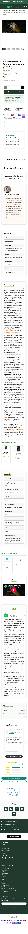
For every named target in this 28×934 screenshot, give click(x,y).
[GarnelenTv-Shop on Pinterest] (7, 858)
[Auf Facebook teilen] (6, 809)
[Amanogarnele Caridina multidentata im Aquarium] (14, 26)
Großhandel (4, 893)
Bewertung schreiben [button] (14, 778)
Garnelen (12, 10)
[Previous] (10, 45)
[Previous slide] (2, 742)
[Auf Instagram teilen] (11, 809)
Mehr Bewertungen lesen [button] (14, 756)
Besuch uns (4, 886)
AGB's (2, 871)
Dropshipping (4, 891)
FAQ (7, 127)
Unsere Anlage (5, 885)
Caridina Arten (21, 10)
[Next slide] (25, 742)
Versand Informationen (7, 865)
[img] (9, 730)
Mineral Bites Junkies (12, 330)
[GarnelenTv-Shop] (14, 6)
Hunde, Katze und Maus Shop (8, 890)
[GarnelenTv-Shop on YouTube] (12, 858)
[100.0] (10, 791)
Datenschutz (4, 873)
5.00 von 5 (17, 762)
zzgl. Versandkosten (13, 80)
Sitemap (3, 874)
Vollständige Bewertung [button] (12, 751)
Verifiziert (13, 796)
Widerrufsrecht (5, 868)
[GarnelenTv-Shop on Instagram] (5, 858)
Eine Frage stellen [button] (14, 782)
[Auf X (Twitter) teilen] (17, 809)
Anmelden (14, 908)
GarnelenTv (6, 59)
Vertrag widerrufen (14, 836)
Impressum (4, 876)
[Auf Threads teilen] (22, 809)
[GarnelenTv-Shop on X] (10, 858)
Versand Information (12, 122)
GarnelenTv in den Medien (7, 888)
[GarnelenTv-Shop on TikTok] (9, 858)
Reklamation (4, 870)
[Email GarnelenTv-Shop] (2, 858)
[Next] (17, 45)
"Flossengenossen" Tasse (20, 565)
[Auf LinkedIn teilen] (14, 814)
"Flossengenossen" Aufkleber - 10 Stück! (7, 566)
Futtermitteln (16, 667)
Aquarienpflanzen (15, 665)
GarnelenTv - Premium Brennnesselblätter (18, 454)
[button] (6, 69)
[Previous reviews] (4, 140)
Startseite (5, 10)
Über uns (3, 883)
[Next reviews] (24, 140)
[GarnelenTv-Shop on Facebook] (4, 858)
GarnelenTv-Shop (9, 916)
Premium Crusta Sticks (6, 453)
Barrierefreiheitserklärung (7, 867)
